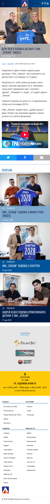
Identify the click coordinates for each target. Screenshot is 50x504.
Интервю (7, 470)
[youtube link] (48, 3)
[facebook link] (42, 3)
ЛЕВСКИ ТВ (8, 474)
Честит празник (9, 458)
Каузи (6, 483)
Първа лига (8, 466)
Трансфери (10, 64)
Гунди (29, 411)
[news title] (25, 189)
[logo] (24, 3)
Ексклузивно (31, 437)
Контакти (7, 423)
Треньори (30, 415)
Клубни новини (32, 450)
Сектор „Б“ (31, 462)
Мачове (30, 458)
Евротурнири (8, 454)
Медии (6, 445)
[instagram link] (45, 3)
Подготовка (8, 441)
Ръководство (9, 411)
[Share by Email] (41, 157)
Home (4, 64)
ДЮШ (6, 419)
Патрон (29, 406)
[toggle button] (2, 3)
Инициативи (31, 441)
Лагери (29, 454)
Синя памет (8, 462)
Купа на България (10, 478)
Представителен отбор (12, 415)
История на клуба (10, 406)
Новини (6, 433)
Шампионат (31, 470)
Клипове (30, 445)
